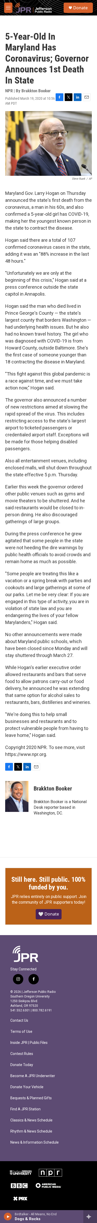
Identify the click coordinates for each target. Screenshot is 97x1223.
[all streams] (90, 1216)
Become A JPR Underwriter (32, 1076)
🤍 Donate (48, 914)
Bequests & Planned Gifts (31, 1098)
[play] (8, 1216)
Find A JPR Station (25, 1109)
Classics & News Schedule (31, 1120)
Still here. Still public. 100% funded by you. (48, 883)
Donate (80, 7)
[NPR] (50, 1173)
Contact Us (19, 1020)
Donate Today (21, 1065)
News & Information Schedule (34, 1142)
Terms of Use (21, 1032)
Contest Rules (21, 1054)
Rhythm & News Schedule (31, 1131)
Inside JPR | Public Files (29, 1043)
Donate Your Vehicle (26, 1087)
